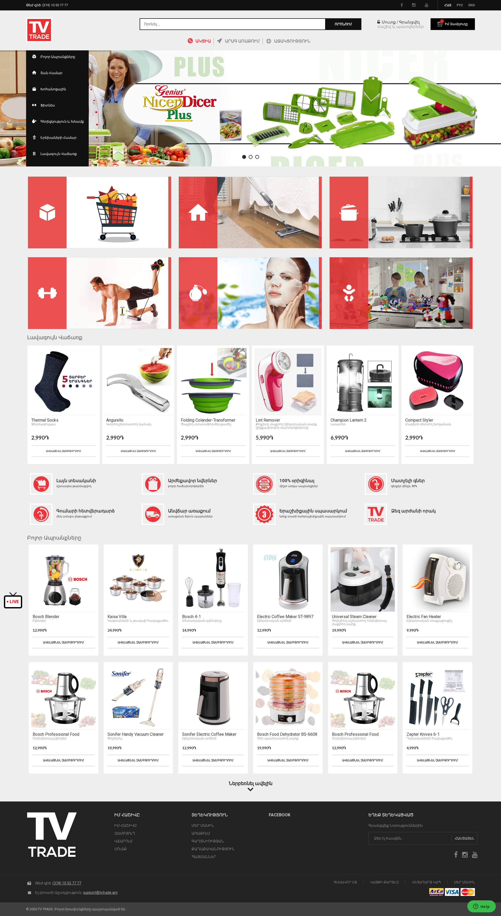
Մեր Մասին (464, 882)
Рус (460, 5)
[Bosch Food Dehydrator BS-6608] (288, 697)
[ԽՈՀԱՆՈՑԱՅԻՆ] (401, 212)
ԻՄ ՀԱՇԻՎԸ (125, 825)
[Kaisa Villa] (138, 579)
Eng (471, 5)
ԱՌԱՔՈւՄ (201, 833)
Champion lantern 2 (349, 420)
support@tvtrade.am (100, 892)
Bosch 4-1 (191, 616)
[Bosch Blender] (63, 579)
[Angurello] (138, 381)
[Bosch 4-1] (213, 579)
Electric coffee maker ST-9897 (285, 616)
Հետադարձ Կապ (426, 882)
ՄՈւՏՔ (120, 849)
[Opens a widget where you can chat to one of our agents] (481, 906)
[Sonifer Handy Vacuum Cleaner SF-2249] (138, 697)
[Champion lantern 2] (362, 381)
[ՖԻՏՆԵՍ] (99, 293)
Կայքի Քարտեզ (384, 882)
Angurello (114, 420)
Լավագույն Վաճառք (54, 337)
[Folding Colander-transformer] (213, 381)
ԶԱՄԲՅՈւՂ (124, 833)
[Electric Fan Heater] (437, 579)
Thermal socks (44, 420)
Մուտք (388, 22)
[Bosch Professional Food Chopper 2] (63, 697)
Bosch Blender (46, 616)
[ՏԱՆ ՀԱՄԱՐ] (250, 212)
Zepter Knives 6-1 (423, 734)
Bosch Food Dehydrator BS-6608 (287, 734)
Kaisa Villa (117, 616)
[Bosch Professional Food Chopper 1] (363, 697)
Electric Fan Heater (424, 616)
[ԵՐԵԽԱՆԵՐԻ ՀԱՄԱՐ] (401, 293)
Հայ (447, 5)
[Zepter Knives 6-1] (437, 697)
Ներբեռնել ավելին (250, 783)
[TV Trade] (39, 30)
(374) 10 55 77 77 (66, 883)
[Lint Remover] (287, 381)
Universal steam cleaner (354, 616)
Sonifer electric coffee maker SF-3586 (209, 734)
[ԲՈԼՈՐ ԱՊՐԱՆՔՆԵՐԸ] (99, 212)
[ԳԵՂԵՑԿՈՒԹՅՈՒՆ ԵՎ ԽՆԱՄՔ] (250, 293)
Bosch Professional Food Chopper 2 (56, 734)
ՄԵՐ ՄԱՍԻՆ (203, 825)
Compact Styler (419, 420)
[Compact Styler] (437, 381)
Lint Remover (268, 420)
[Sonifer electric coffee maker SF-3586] (213, 697)
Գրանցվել (409, 22)
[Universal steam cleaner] (363, 579)
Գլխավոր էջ (345, 882)
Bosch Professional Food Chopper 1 (355, 734)
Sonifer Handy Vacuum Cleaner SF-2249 (136, 734)
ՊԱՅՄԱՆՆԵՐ (204, 857)
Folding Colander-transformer (208, 420)
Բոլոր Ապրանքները (54, 538)
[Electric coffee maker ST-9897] (288, 579)
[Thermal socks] (63, 381)
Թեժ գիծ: (47, 5)
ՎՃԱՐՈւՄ (123, 841)
